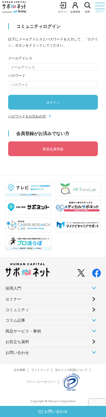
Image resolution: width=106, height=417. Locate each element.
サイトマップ (40, 370)
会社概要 (19, 370)
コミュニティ (17, 309)
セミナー (13, 299)
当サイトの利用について (71, 370)
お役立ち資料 (17, 341)
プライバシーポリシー (41, 382)
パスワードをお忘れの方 (27, 116)
